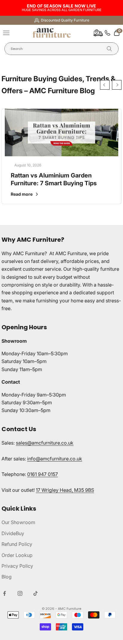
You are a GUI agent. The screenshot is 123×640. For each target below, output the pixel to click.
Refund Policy (16, 544)
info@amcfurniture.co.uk (54, 459)
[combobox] (57, 49)
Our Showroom (18, 522)
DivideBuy (12, 533)
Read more (22, 194)
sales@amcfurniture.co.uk (44, 443)
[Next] (117, 85)
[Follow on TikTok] (36, 593)
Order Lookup (17, 555)
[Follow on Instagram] (20, 593)
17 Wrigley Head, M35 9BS (65, 490)
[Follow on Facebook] (4, 593)
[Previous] (105, 85)
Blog (6, 577)
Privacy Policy (17, 566)
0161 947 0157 (42, 474)
